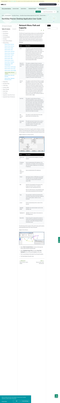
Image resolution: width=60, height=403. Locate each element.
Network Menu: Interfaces (9, 51)
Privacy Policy (4, 401)
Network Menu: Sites (8, 56)
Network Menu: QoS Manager (10, 66)
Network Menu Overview (9, 44)
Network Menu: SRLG (9, 58)
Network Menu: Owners (9, 60)
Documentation (6, 8)
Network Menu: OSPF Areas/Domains (9, 64)
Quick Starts (23, 8)
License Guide (16, 8)
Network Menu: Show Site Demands (9, 76)
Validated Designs (32, 8)
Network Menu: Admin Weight (10, 70)
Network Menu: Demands (9, 53)
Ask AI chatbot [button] (13, 1)
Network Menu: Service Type (10, 68)
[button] (56, 396)
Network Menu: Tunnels (9, 54)
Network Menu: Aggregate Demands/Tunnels (9, 79)
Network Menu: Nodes (9, 47)
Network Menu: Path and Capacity (9, 73)
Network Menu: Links (9, 49)
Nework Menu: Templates (9, 62)
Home (3, 15)
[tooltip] (49, 25)
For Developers (42, 8)
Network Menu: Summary (9, 46)
